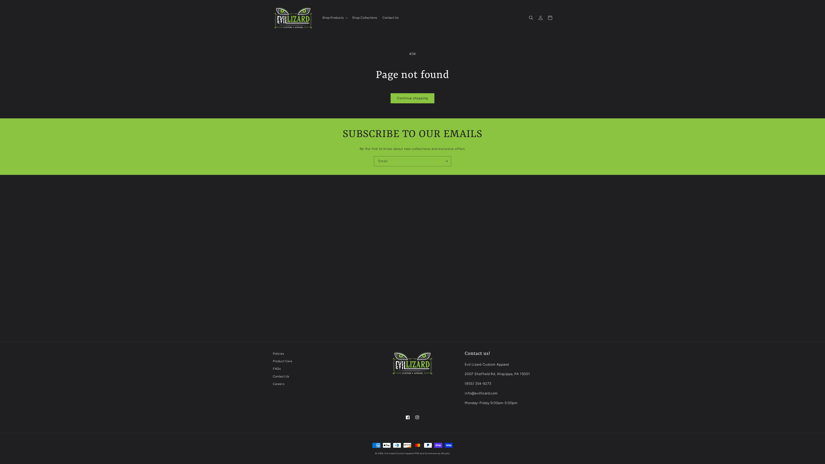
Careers (278, 384)
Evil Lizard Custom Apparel (399, 453)
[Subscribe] (446, 161)
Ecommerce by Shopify (437, 453)
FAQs (277, 369)
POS (417, 453)
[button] (335, 17)
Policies (278, 354)
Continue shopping (412, 98)
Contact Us (281, 376)
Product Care (282, 361)
